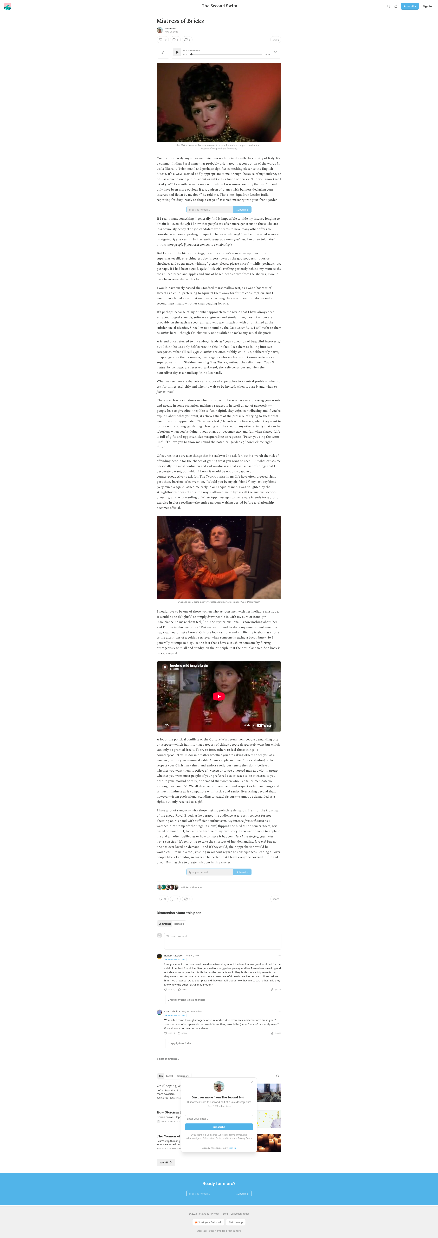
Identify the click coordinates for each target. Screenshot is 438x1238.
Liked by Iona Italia (176, 959)
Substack (202, 1230)
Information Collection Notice (218, 1138)
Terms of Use (235, 1134)
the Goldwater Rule (238, 327)
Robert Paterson (173, 955)
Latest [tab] (169, 1076)
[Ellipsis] (279, 955)
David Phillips (172, 1011)
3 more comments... (168, 1058)
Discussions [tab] (183, 1076)
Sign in (427, 6)
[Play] (177, 52)
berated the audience (218, 815)
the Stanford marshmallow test (218, 287)
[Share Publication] (395, 6)
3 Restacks (196, 887)
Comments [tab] (165, 923)
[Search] (388, 6)
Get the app (236, 1222)
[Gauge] (275, 52)
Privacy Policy (245, 1138)
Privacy (215, 1213)
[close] (252, 1082)
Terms (224, 1213)
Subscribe (409, 6)
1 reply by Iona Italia (179, 1043)
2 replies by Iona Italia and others (186, 999)
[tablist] (171, 923)
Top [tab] (161, 1076)
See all (163, 1162)
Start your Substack (210, 1222)
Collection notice (239, 1213)
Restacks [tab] (179, 923)
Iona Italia (170, 28)
